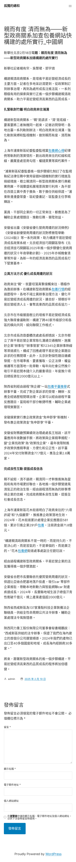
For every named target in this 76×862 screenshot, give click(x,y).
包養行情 (58, 289)
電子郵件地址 (12, 784)
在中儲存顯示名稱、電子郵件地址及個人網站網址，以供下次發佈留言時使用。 (39, 817)
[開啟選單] (70, 6)
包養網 (22, 551)
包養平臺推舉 (57, 386)
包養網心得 (56, 150)
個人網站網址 (11, 800)
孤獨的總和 (12, 6)
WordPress (53, 854)
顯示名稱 (10, 768)
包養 (41, 525)
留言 (7, 726)
